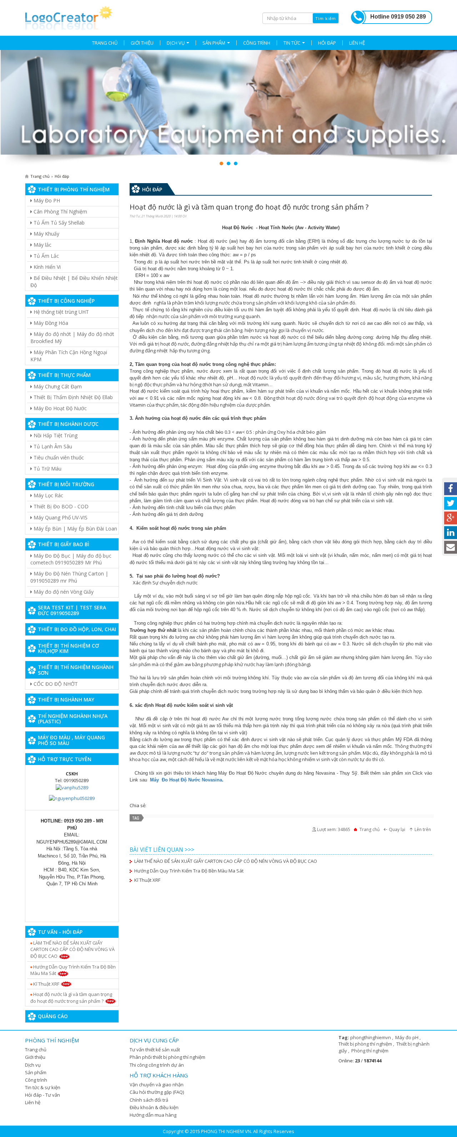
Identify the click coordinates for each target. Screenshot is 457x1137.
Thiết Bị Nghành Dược (68, 424)
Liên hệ (32, 1102)
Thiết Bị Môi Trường (66, 484)
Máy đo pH (407, 1037)
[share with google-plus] (450, 518)
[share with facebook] (450, 488)
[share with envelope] (450, 547)
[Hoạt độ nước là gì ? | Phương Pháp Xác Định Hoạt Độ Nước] (69, 17)
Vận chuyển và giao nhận (157, 1084)
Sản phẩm (35, 1072)
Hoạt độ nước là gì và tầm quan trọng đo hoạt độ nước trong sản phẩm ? (71, 997)
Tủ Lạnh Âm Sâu (52, 446)
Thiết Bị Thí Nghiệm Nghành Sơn (76, 670)
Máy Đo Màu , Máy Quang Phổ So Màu (71, 740)
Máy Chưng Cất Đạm (57, 386)
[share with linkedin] (450, 532)
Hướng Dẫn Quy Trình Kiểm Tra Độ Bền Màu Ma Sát (73, 970)
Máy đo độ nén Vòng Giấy (63, 591)
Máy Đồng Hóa (50, 323)
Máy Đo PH (46, 200)
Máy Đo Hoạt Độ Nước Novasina (186, 780)
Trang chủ (35, 1049)
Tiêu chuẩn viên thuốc (58, 457)
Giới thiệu (35, 1057)
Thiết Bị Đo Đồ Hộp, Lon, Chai (77, 629)
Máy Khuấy (45, 233)
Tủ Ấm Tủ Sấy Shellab (58, 222)
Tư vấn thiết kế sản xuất (155, 1049)
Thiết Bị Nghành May (66, 699)
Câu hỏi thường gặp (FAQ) (157, 1092)
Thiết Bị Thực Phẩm (64, 375)
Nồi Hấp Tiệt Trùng (54, 435)
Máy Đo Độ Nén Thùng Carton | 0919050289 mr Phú (69, 577)
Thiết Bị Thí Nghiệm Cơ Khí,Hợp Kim (68, 648)
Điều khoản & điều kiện (154, 1107)
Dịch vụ (33, 1065)
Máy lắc (41, 244)
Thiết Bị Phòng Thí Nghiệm (74, 189)
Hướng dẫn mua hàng (153, 1115)
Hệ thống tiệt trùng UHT (60, 311)
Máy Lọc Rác (47, 495)
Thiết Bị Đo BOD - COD (60, 506)
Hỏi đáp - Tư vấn (42, 1095)
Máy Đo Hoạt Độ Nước (59, 408)
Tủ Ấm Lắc (45, 255)
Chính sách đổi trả (149, 1100)
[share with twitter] (450, 503)
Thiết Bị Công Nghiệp (66, 300)
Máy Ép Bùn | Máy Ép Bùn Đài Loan (74, 528)
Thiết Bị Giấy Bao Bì (63, 544)
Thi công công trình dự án (157, 1065)
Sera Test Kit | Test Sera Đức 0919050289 (72, 610)
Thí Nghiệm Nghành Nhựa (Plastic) (72, 719)
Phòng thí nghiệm (369, 1050)
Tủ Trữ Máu (46, 468)
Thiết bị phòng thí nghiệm (365, 1044)
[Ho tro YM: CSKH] (72, 787)
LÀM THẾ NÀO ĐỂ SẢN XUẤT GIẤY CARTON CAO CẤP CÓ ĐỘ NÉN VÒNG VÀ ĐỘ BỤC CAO (72, 949)
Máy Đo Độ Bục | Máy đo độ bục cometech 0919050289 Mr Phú (70, 559)
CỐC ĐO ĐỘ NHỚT (55, 683)
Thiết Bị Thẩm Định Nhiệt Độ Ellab (72, 397)
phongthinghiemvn (371, 1037)
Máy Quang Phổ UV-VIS (59, 517)
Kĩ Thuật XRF (46, 984)
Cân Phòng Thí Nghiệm (59, 211)
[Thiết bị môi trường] (228, 108)
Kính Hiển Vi (46, 266)
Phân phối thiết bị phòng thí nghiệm (167, 1057)
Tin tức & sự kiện (42, 1087)
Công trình (36, 1080)
